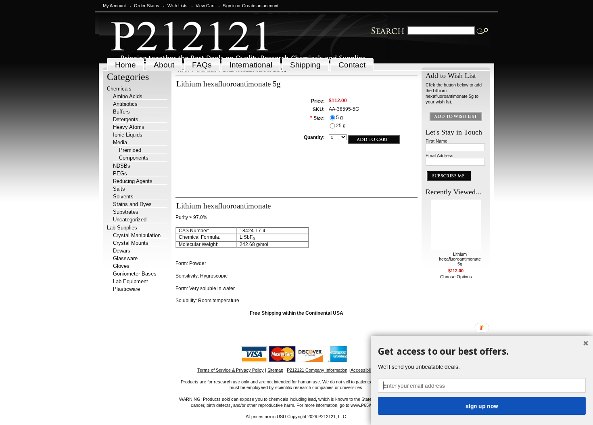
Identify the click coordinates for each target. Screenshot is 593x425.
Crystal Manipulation (137, 235)
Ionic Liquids (127, 135)
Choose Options (456, 276)
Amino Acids (127, 96)
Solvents (123, 197)
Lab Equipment (130, 281)
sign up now (482, 406)
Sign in (229, 5)
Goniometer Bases (135, 274)
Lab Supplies (122, 228)
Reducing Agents (132, 181)
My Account (114, 5)
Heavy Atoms (128, 127)
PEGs (120, 173)
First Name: (437, 141)
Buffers (121, 112)
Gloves (121, 266)
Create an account (260, 5)
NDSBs (121, 166)
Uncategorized (129, 220)
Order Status (146, 5)
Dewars (121, 251)
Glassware (125, 258)
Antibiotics (125, 104)
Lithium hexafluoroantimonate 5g (460, 259)
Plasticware (126, 289)
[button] (482, 351)
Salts (119, 189)
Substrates (125, 212)
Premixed (130, 150)
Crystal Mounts (130, 243)
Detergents (125, 119)
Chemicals (119, 89)
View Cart (205, 5)
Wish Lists (177, 5)
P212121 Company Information (317, 370)
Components (133, 158)
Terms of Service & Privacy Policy (230, 370)
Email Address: (440, 155)
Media (120, 142)
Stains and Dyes (132, 204)
